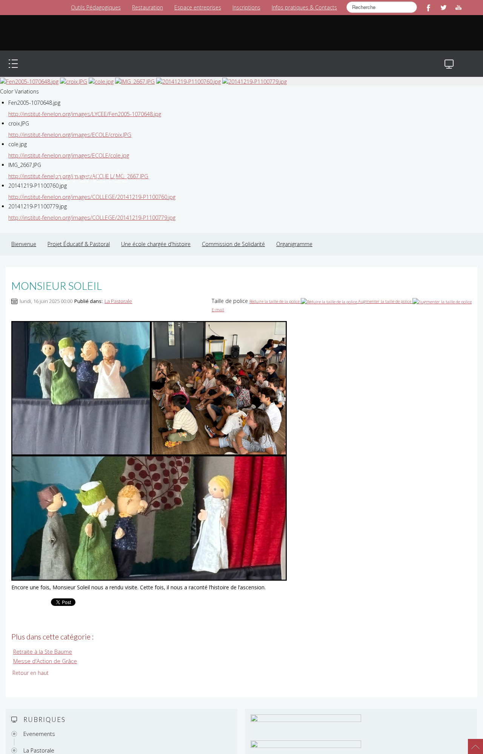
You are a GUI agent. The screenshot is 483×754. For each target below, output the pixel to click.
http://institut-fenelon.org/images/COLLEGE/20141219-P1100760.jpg (90, 189)
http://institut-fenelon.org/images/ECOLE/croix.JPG (68, 127)
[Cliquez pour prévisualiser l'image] (149, 442)
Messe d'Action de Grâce (43, 653)
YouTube (458, 7)
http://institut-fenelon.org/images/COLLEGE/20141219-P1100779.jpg (90, 210)
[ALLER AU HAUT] (471, 742)
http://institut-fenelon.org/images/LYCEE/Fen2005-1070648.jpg (83, 106)
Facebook (428, 7)
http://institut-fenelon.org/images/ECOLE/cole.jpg (67, 147)
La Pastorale (118, 293)
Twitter (443, 7)
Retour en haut (30, 664)
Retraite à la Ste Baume (42, 644)
